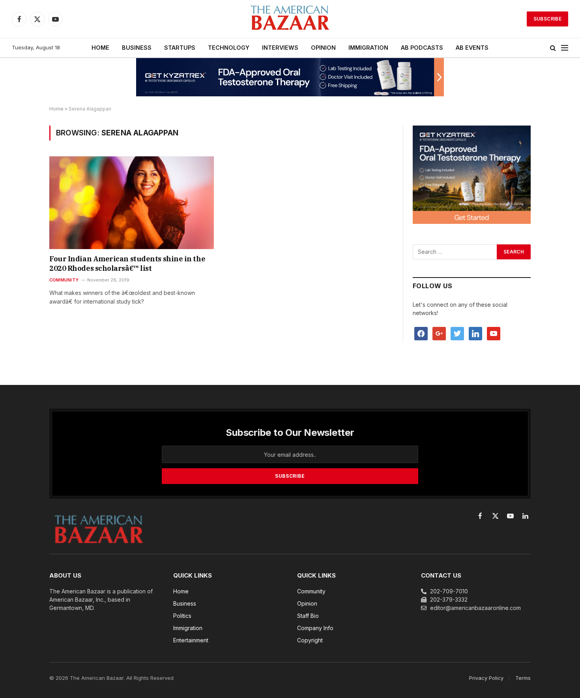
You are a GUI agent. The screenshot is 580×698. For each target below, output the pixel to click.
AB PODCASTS (422, 47)
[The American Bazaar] (290, 19)
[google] (439, 333)
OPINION (323, 47)
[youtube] (493, 333)
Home (56, 109)
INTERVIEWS (280, 47)
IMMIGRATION (368, 47)
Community (64, 280)
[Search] (553, 48)
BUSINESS (137, 47)
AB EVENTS (472, 47)
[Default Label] (475, 333)
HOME (100, 47)
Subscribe (547, 19)
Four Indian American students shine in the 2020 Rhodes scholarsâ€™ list (127, 263)
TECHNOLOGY (228, 47)
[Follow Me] (457, 333)
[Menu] (564, 48)
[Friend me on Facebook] (421, 333)
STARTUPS (179, 47)
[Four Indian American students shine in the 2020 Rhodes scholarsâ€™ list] (131, 202)
